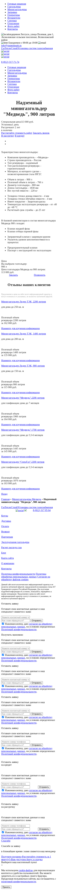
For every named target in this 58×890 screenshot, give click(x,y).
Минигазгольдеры (17, 9)
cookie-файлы (26, 870)
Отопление (13, 23)
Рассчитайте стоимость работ (16, 133)
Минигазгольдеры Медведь (26, 499)
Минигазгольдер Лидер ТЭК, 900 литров (23, 365)
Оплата (5, 526)
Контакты (12, 29)
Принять (6, 887)
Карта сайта (7, 558)
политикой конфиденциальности (18, 881)
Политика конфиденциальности (18, 574)
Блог (3, 552)
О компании (7, 563)
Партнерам (7, 537)
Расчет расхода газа (11, 547)
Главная (5, 499)
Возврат (5, 531)
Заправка (12, 12)
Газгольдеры (14, 6)
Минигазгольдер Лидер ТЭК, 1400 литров (23, 333)
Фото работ (13, 26)
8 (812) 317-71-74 (10, 62)
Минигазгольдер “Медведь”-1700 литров (23, 430)
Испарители (13, 17)
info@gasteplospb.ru (11, 45)
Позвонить (39, 275)
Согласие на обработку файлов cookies (25, 578)
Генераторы (13, 15)
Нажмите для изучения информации (20, 328)
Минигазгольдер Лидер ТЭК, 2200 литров (23, 301)
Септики (12, 20)
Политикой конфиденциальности (19, 629)
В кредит (19, 135)
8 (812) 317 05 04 (42, 510)
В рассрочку (7, 135)
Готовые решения (16, 3)
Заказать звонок (41, 133)
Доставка (6, 521)
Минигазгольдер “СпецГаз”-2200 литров (22, 462)
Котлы (4, 515)
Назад (4, 494)
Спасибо (5, 840)
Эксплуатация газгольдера (15, 542)
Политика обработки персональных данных (23, 575)
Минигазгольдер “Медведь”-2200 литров (23, 397)
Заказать (13, 275)
